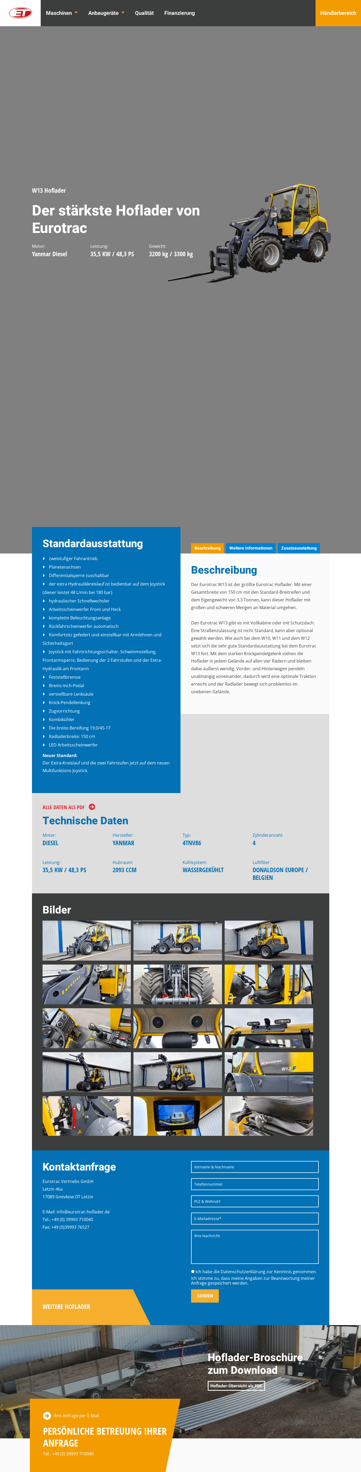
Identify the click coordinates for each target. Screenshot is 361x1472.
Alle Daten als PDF (64, 807)
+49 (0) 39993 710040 (73, 1454)
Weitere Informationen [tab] (250, 548)
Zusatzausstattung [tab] (299, 548)
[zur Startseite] (20, 13)
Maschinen (59, 13)
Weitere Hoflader (66, 1307)
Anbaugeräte (104, 13)
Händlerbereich (338, 13)
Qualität (144, 13)
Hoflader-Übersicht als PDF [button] (236, 1386)
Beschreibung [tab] (208, 548)
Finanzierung (179, 13)
